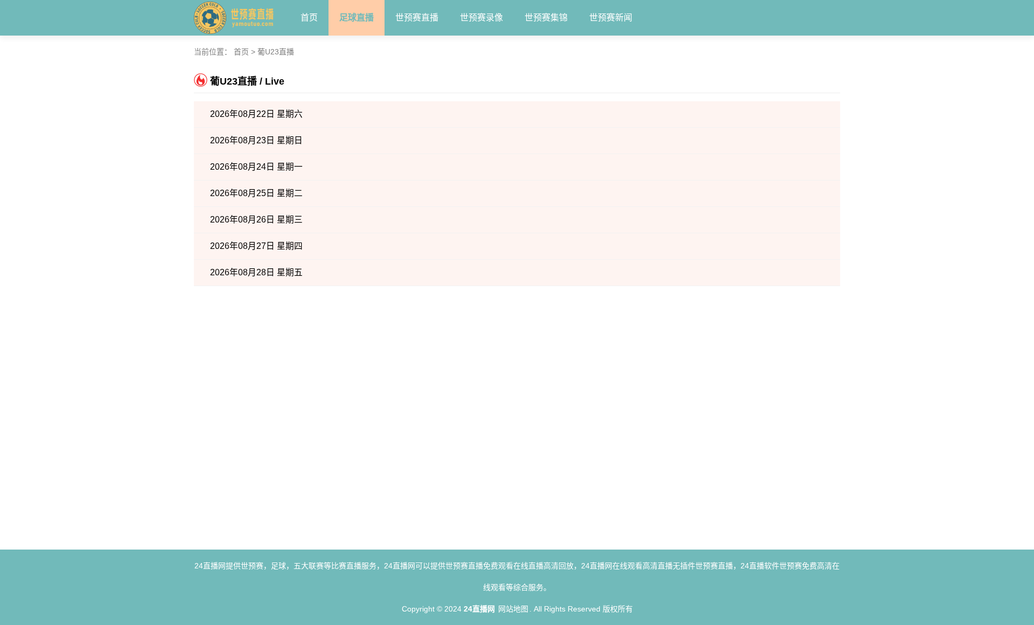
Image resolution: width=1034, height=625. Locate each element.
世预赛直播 (416, 17)
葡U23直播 (275, 51)
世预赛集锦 (546, 17)
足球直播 (356, 17)
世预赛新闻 (610, 17)
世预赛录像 (481, 17)
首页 (309, 17)
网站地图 (513, 609)
